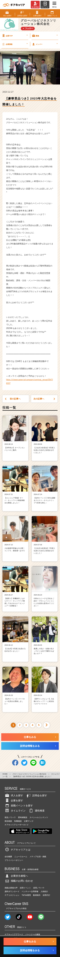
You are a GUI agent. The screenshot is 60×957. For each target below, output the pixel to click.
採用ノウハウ (38, 888)
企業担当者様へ (19, 876)
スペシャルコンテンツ (39, 817)
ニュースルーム (20, 857)
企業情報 (17, 44)
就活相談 (8, 821)
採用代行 (46, 895)
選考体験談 (22, 817)
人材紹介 (44, 891)
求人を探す (17, 795)
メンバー (47, 44)
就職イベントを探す (22, 805)
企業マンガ (28, 821)
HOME (5, 774)
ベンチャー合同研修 (30, 891)
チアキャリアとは (20, 849)
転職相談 (18, 821)
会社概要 (8, 857)
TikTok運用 (26, 895)
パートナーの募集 (32, 934)
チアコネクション (12, 895)
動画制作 (36, 895)
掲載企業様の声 (11, 888)
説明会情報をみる (30, 746)
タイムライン (18, 810)
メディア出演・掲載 (38, 857)
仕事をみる (30, 737)
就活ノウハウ (10, 817)
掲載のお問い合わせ (22, 881)
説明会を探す (39, 795)
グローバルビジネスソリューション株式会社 (29, 774)
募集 (47, 35)
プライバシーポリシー (14, 860)
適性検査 (40, 810)
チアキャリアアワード (14, 934)
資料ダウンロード (12, 891)
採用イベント (25, 888)
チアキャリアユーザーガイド (17, 825)
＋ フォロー (27, 28)
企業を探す (17, 800)
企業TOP (17, 35)
